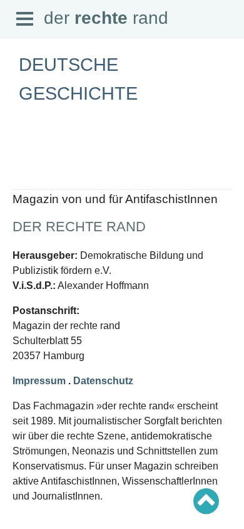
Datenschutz (103, 380)
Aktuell (25, 154)
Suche (24, 165)
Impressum (39, 380)
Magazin (28, 176)
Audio (23, 187)
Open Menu (25, 19)
